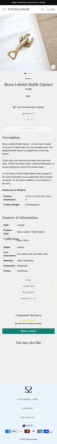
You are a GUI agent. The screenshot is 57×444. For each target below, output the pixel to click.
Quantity (28, 114)
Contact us (28, 298)
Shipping (28, 286)
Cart (50, 9)
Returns (28, 292)
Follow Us (28, 417)
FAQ (28, 280)
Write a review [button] (28, 331)
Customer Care (27, 399)
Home (28, 79)
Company (28, 408)
